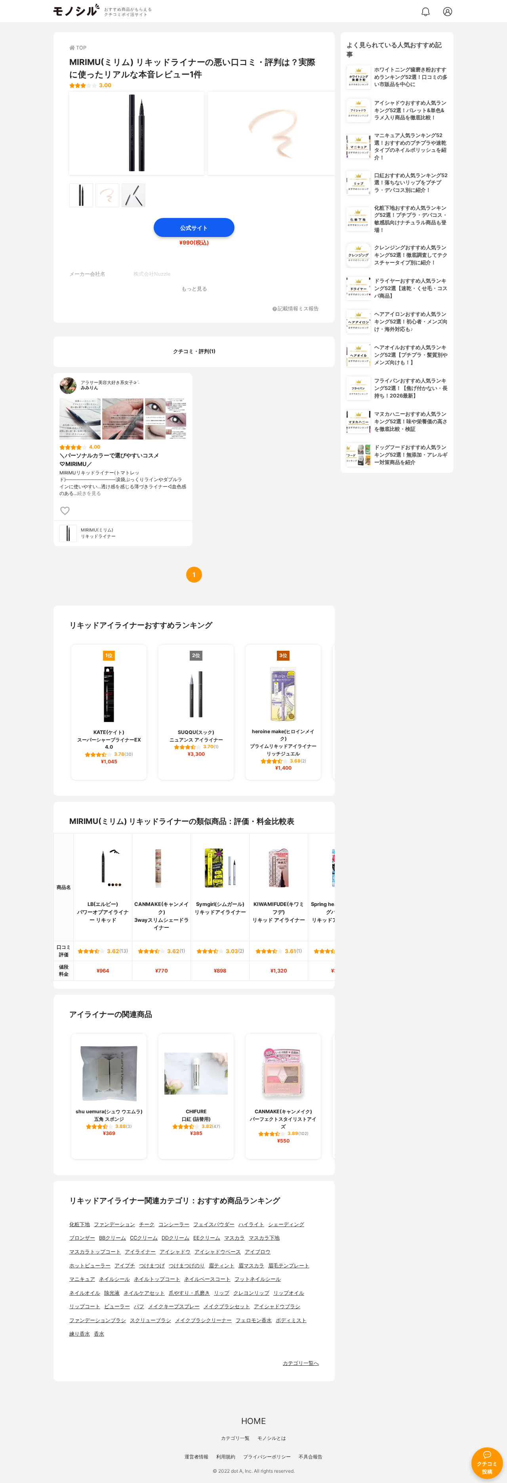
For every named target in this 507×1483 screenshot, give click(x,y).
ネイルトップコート (157, 1279)
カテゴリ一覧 (235, 1438)
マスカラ (234, 1238)
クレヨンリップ (251, 1293)
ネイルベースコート (207, 1279)
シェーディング (286, 1224)
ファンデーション (114, 1224)
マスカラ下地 (264, 1238)
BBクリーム (112, 1238)
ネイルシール (114, 1279)
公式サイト (194, 227)
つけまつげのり (187, 1266)
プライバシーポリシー (267, 1457)
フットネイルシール (257, 1279)
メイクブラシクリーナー (203, 1320)
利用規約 (225, 1457)
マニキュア (82, 1279)
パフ (139, 1306)
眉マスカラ (251, 1266)
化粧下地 (79, 1224)
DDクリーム (175, 1238)
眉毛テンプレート (288, 1266)
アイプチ (124, 1266)
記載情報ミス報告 (298, 309)
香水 (99, 1334)
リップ (221, 1293)
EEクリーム (206, 1238)
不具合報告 (310, 1457)
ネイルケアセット (144, 1293)
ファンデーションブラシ (97, 1320)
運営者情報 (196, 1457)
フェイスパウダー (213, 1224)
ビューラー (117, 1306)
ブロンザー (82, 1238)
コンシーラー (173, 1224)
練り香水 (79, 1334)
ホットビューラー (90, 1266)
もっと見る (194, 289)
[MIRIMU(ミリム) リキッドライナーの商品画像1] (136, 133)
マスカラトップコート (95, 1252)
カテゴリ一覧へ (301, 1363)
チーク (146, 1224)
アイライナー (140, 1252)
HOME (253, 1421)
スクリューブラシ (150, 1320)
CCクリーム (144, 1238)
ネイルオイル (84, 1293)
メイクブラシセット (227, 1306)
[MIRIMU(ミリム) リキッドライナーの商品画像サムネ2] (107, 195)
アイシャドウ (175, 1252)
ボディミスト (291, 1320)
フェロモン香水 (254, 1320)
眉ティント (221, 1266)
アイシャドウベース (217, 1252)
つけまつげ (152, 1266)
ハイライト (251, 1224)
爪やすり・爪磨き (189, 1293)
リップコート (84, 1306)
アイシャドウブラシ (277, 1306)
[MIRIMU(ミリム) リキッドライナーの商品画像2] (275, 133)
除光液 (112, 1293)
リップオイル (288, 1293)
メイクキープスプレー (174, 1306)
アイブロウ (258, 1252)
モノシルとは (271, 1438)
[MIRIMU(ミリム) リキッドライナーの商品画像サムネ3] (133, 195)
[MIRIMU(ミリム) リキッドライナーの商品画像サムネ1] (81, 195)
